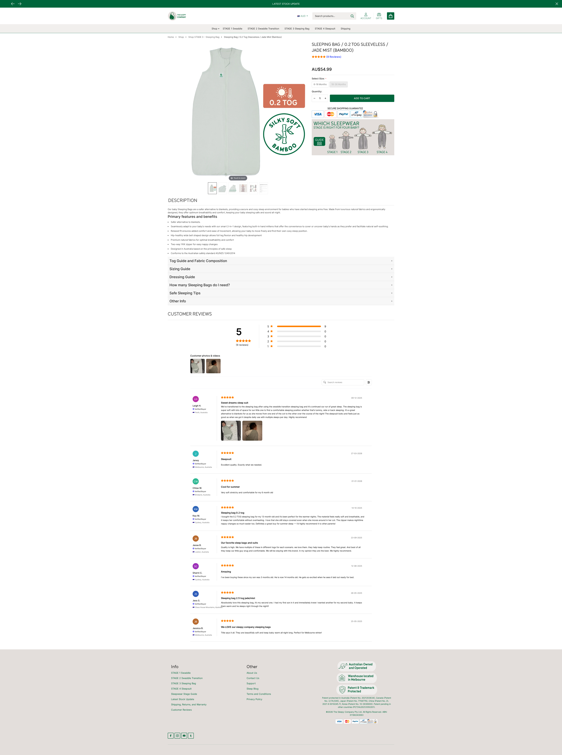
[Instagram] (177, 735)
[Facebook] (170, 735)
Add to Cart (362, 98)
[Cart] (390, 16)
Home (171, 37)
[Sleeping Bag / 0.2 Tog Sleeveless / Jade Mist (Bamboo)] (212, 188)
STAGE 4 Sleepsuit (325, 28)
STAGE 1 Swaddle (232, 28)
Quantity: (317, 91)
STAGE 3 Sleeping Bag (297, 28)
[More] (217, 28)
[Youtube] (184, 735)
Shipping (345, 28)
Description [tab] (182, 200)
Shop (214, 28)
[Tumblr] (191, 735)
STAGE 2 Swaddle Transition (263, 28)
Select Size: (319, 78)
